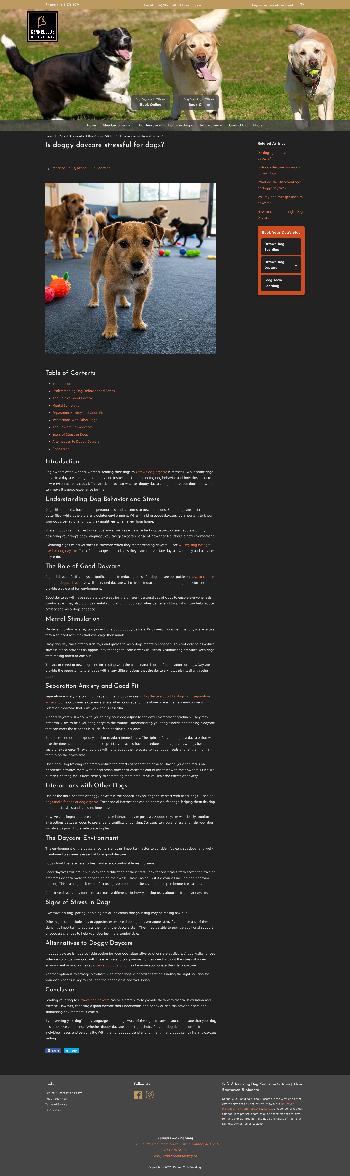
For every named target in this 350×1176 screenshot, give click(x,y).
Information (210, 125)
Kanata (268, 1108)
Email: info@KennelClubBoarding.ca (172, 5)
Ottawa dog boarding (109, 965)
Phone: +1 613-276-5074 (62, 4)
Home (91, 125)
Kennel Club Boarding (94, 168)
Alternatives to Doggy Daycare (75, 441)
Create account (281, 5)
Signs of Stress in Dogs (70, 434)
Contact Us (237, 125)
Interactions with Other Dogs (74, 420)
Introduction (61, 384)
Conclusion (61, 449)
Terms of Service (56, 1104)
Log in (257, 5)
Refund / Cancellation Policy (63, 1092)
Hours (257, 125)
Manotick (228, 1108)
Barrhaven (287, 1103)
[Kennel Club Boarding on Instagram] (150, 1094)
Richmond (242, 1108)
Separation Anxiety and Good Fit (77, 413)
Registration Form (57, 1098)
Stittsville (256, 1108)
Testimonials (53, 1110)
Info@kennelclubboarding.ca (175, 1156)
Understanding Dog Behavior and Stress (83, 391)
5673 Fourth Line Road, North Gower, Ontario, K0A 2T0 (175, 1144)
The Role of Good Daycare (72, 398)
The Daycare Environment (72, 427)
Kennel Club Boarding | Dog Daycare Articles (86, 136)
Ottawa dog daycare (151, 472)
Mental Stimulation (66, 405)
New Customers (115, 125)
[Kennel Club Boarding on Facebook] (138, 1094)
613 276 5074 (175, 1150)
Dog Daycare (148, 125)
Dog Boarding (179, 125)
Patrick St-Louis (62, 168)
